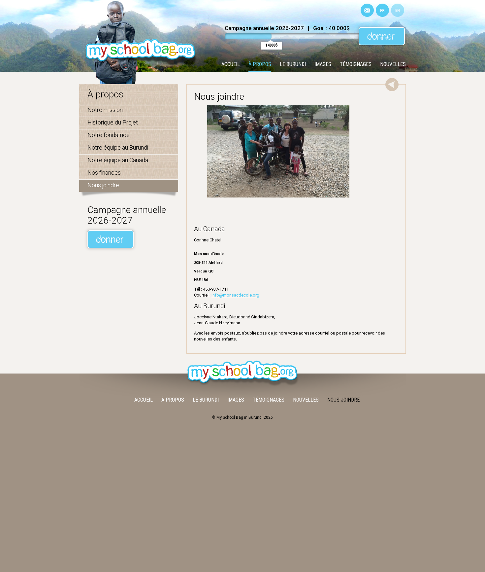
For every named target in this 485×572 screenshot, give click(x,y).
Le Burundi (293, 64)
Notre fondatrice (108, 134)
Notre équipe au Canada (117, 160)
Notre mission (105, 109)
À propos (259, 64)
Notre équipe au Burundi (117, 147)
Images (322, 64)
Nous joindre (103, 185)
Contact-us (367, 10)
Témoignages (356, 64)
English (397, 10)
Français (382, 10)
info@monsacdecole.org (235, 295)
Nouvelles (393, 64)
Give (382, 36)
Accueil (230, 64)
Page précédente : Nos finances (392, 84)
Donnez (110, 239)
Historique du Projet (112, 122)
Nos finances (104, 172)
